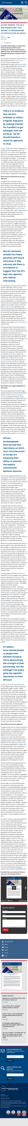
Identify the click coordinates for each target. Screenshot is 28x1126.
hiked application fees (19, 527)
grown (17, 694)
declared (3, 702)
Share (6, 944)
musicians (3, 396)
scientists (20, 395)
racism (8, 499)
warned (3, 416)
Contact (3, 1094)
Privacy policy (4, 1095)
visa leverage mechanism (8, 299)
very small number (20, 322)
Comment (4, 918)
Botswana (18, 482)
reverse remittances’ (7, 519)
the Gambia (12, 354)
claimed (12, 619)
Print (6, 955)
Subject (4, 914)
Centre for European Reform (6, 2)
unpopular (12, 331)
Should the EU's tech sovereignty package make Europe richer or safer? (13, 1015)
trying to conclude (9, 307)
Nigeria (20, 549)
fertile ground (18, 577)
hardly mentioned (16, 203)
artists (20, 396)
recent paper (21, 433)
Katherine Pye (4, 37)
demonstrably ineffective (10, 362)
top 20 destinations (16, 684)
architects (8, 395)
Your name (4, 910)
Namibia (10, 482)
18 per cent (7, 152)
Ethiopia (12, 551)
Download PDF (9, 942)
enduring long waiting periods (17, 742)
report (11, 594)
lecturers (13, 395)
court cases (14, 795)
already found (19, 852)
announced (9, 483)
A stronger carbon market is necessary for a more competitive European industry (13, 1025)
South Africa (4, 482)
